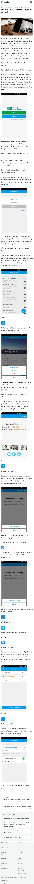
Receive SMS (21, 870)
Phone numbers (5, 854)
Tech (19, 861)
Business (20, 868)
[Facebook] (2, 883)
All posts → (21, 875)
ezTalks (18, 46)
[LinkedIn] (6, 883)
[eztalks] (5, 2)
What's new (21, 845)
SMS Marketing (22, 873)
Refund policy (4, 868)
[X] (4, 883)
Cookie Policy (4, 880)
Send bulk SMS (5, 847)
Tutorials (20, 852)
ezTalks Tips (7, 7)
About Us (3, 861)
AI (18, 865)
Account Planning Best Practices (12, 837)
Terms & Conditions (22, 877)
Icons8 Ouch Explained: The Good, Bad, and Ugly (16, 818)
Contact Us (4, 863)
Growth (20, 863)
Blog (2, 7)
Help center (21, 850)
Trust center (4, 865)
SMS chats (4, 845)
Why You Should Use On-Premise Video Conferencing (14, 831)
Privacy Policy (13, 877)
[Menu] (31, 2)
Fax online (3, 850)
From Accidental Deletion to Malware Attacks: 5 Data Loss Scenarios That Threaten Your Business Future (16, 824)
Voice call (3, 852)
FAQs (19, 847)
